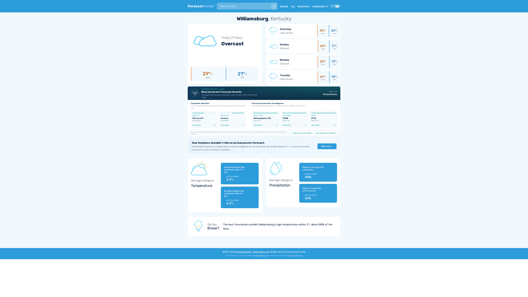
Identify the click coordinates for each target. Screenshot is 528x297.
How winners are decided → (326, 133)
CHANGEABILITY (320, 7)
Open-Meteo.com (295, 255)
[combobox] (244, 6)
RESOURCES (303, 7)
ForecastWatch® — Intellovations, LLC (252, 252)
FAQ (293, 7)
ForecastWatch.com (261, 255)
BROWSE (284, 7)
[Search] (274, 6)
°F (333, 6)
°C (337, 6)
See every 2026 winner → (303, 133)
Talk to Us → (327, 146)
